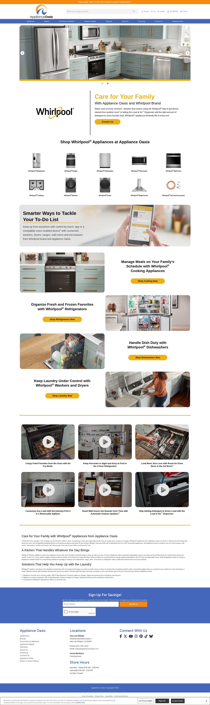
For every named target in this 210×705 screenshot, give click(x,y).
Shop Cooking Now (148, 281)
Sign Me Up (133, 604)
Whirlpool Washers (71, 195)
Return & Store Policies (29, 661)
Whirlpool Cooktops (36, 195)
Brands (46, 21)
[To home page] (41, 11)
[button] (142, 11)
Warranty (109, 21)
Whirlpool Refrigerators (36, 171)
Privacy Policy (99, 696)
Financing (141, 21)
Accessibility (109, 696)
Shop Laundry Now (62, 395)
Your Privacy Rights (145, 701)
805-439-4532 (82, 646)
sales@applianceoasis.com (87, 649)
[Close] (206, 701)
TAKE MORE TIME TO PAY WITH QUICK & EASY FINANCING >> (105, 2)
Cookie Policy (80, 702)
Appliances (30, 21)
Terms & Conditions (87, 696)
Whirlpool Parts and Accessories (173, 195)
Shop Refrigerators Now (62, 319)
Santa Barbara (77, 653)
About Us (125, 21)
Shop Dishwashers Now (147, 357)
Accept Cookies (177, 701)
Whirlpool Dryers (105, 195)
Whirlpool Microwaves (139, 171)
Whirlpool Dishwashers (105, 171)
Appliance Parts (177, 21)
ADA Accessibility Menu (121, 696)
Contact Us (159, 21)
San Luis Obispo (77, 636)
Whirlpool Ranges (70, 171)
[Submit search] (133, 11)
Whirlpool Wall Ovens (173, 171)
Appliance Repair (90, 21)
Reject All (162, 701)
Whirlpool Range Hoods (139, 195)
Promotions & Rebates (66, 21)
